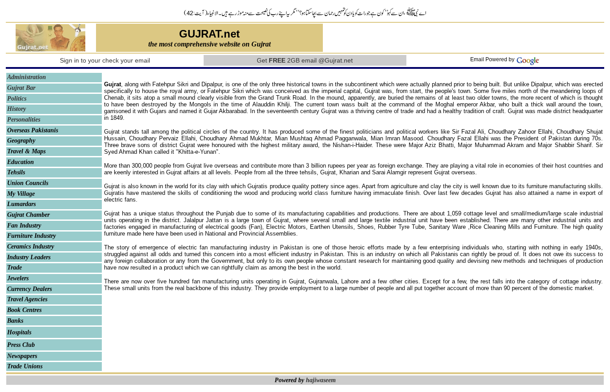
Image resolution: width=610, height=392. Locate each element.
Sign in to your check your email (105, 60)
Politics (16, 98)
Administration (26, 77)
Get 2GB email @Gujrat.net (305, 60)
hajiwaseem (321, 380)
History (16, 108)
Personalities (23, 119)
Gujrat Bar (21, 87)
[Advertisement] (463, 38)
